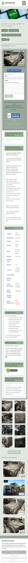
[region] (14, 550)
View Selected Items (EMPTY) (11, 35)
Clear (4, 39)
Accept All (14, 552)
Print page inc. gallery (14, 452)
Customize (14, 556)
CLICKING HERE (13, 337)
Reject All (14, 559)
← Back (4, 30)
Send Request (14, 30)
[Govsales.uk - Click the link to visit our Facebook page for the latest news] (14, 115)
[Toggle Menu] (24, 3)
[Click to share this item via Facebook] (14, 70)
